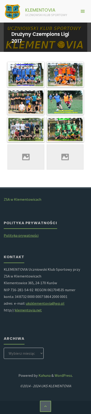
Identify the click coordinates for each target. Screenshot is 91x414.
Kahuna (44, 375)
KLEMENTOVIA (40, 10)
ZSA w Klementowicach (22, 199)
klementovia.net (28, 310)
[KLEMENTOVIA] (12, 11)
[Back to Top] (45, 406)
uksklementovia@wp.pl (45, 303)
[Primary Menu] (82, 11)
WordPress (63, 375)
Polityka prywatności (21, 235)
